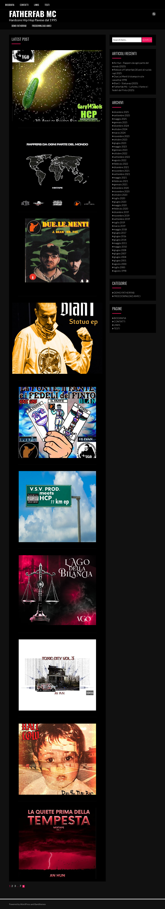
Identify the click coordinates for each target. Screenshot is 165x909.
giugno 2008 (120, 250)
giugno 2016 (120, 236)
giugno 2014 (120, 239)
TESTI (47, 4)
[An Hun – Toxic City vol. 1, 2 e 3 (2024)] (57, 674)
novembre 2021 (121, 170)
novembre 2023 (121, 136)
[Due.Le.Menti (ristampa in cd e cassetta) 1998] (57, 250)
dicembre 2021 (121, 167)
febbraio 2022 (121, 163)
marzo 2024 (119, 132)
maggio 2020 (120, 205)
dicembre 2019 (121, 212)
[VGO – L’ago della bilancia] (57, 589)
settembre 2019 (122, 218)
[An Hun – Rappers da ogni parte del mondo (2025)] (57, 169)
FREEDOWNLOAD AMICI (41, 25)
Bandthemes (40, 904)
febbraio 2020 (121, 208)
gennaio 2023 (120, 149)
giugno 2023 (120, 143)
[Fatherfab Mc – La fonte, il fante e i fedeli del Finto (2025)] (57, 422)
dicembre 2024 (121, 125)
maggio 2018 (120, 229)
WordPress (25, 904)
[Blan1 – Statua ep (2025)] (57, 338)
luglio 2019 (119, 222)
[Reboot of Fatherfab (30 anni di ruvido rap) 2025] (57, 85)
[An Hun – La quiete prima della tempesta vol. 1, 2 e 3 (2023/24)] (57, 843)
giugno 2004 (120, 257)
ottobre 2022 (120, 153)
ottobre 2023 (120, 139)
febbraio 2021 (121, 181)
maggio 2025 (120, 118)
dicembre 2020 (121, 187)
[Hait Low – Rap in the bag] (57, 758)
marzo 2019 (119, 225)
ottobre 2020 (120, 194)
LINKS (36, 4)
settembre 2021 (122, 174)
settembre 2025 (122, 115)
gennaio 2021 (120, 184)
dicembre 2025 (121, 112)
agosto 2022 (120, 160)
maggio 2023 (120, 146)
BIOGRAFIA (9, 4)
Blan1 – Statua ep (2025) (126, 83)
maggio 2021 (120, 177)
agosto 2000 (120, 263)
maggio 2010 (120, 246)
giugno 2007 (120, 253)
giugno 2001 (120, 260)
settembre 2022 (122, 156)
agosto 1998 (120, 270)
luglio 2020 (119, 198)
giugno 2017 (120, 232)
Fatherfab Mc (32, 13)
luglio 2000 (119, 267)
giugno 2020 (120, 201)
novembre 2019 (121, 215)
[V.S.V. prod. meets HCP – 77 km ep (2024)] (57, 506)
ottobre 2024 (120, 129)
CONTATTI (24, 4)
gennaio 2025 (120, 122)
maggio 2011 (120, 243)
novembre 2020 (121, 191)
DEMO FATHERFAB (19, 25)
